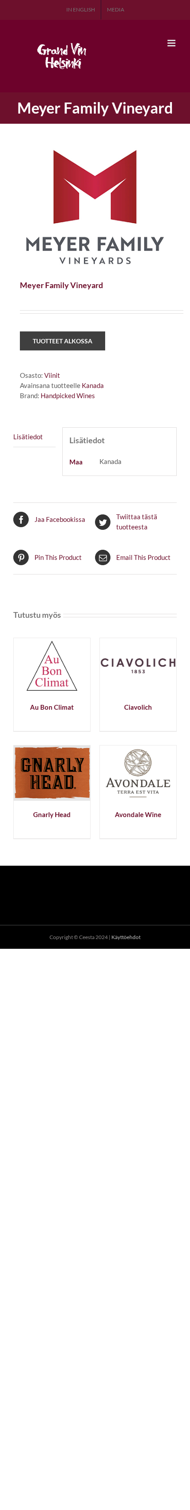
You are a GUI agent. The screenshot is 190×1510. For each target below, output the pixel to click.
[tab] (34, 437)
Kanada (93, 385)
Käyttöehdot (126, 937)
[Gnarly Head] (52, 750)
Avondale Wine (138, 814)
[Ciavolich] (138, 643)
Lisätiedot (28, 437)
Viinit (52, 375)
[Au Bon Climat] (52, 643)
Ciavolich (138, 707)
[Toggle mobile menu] (172, 43)
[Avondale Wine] (138, 750)
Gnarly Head (52, 814)
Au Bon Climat (52, 707)
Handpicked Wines (68, 395)
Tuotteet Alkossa (62, 341)
